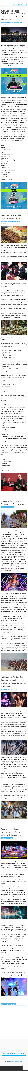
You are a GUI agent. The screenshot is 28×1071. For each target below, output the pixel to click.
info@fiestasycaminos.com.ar (16, 1061)
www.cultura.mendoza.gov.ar (8, 878)
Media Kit (14, 1069)
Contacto (19, 1069)
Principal (11, 22)
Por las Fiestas (4, 22)
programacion (10, 221)
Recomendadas (17, 22)
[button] (5, 4)
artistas (2, 689)
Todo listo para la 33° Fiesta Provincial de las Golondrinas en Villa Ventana (13, 16)
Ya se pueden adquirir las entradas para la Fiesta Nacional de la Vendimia (11, 832)
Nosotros (8, 1069)
